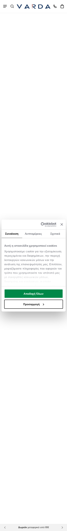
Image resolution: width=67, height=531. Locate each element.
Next (61, 527)
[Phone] (55, 6)
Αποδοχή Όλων (33, 293)
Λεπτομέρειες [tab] (33, 233)
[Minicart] (62, 6)
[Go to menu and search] (5, 6)
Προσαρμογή (31, 304)
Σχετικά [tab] (55, 233)
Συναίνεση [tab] (11, 233)
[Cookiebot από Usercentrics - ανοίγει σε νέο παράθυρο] (42, 224)
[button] (12, 6)
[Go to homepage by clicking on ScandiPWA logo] (33, 6)
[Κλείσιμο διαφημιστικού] (61, 224)
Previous (5, 527)
